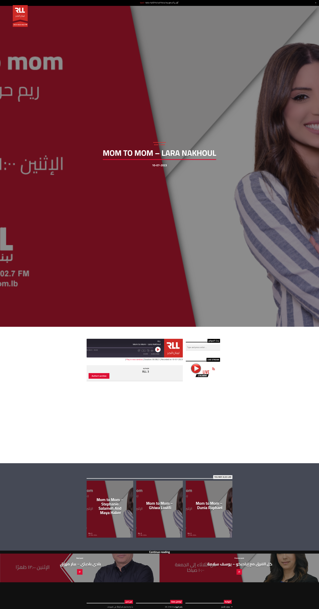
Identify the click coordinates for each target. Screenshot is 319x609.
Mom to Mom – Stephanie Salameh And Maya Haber (110, 526)
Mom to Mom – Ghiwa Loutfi (159, 525)
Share (145, 374)
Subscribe (155, 374)
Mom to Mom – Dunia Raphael (209, 525)
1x (143, 370)
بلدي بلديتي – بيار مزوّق (80, 583)
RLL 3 (145, 391)
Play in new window (134, 379)
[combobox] (203, 367)
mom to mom (159, 153)
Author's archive (99, 395)
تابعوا (142, 2)
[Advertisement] (203, 439)
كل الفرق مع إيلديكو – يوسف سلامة (239, 583)
